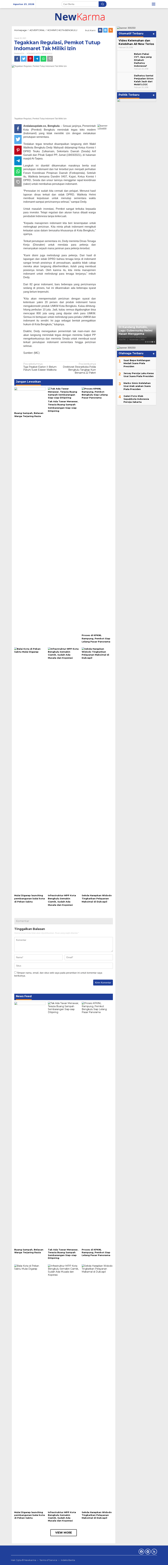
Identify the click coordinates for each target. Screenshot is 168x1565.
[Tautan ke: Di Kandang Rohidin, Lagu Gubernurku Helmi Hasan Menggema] (136, 221)
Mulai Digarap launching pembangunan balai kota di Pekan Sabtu (29, 898)
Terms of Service (48, 1560)
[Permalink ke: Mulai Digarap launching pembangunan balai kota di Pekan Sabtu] (29, 770)
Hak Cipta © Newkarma (23, 1560)
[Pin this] (30, 59)
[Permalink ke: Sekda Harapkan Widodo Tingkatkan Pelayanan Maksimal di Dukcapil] (97, 770)
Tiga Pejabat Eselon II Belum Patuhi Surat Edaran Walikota (40, 366)
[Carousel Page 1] (146, 342)
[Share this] (17, 59)
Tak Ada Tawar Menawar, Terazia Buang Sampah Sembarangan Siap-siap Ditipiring (63, 1253)
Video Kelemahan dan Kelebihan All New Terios (136, 42)
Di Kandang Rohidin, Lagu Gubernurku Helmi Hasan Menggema (135, 331)
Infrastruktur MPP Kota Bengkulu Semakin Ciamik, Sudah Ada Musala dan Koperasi (62, 1516)
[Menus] (153, 4)
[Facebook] (100, 30)
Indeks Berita (68, 1560)
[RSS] (110, 30)
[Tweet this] (24, 59)
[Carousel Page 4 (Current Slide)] (152, 342)
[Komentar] (50, 59)
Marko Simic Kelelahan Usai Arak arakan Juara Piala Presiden (137, 386)
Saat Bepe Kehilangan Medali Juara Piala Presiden (137, 363)
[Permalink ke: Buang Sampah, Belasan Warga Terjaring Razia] (29, 398)
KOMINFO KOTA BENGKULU (39, 53)
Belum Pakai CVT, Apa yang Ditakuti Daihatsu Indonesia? (143, 60)
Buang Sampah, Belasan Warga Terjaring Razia (28, 1251)
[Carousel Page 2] (148, 342)
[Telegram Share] (37, 59)
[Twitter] (105, 30)
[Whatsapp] (43, 59)
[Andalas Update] (84, 17)
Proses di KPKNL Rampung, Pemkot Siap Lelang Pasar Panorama (96, 638)
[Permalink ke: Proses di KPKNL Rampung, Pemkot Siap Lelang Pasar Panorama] (97, 510)
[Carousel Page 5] (154, 342)
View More (63, 1532)
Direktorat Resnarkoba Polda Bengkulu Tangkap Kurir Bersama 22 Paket (79, 368)
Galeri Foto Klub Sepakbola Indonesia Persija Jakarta (136, 399)
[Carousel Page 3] (150, 342)
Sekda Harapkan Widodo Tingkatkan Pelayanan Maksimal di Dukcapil (97, 898)
